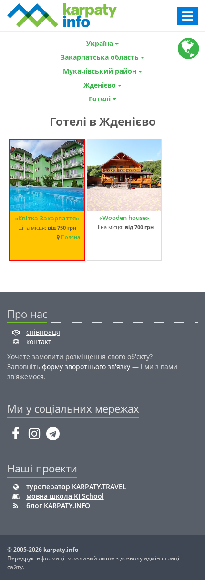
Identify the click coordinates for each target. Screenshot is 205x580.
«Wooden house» (124, 217)
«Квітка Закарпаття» (47, 218)
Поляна (70, 237)
